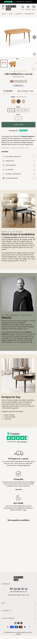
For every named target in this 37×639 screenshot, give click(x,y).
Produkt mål (10, 161)
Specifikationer (11, 165)
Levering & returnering (13, 174)
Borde (10, 13)
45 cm (18, 110)
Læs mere (5, 151)
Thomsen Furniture (18, 71)
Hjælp (3, 603)
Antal (18, 114)
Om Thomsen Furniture (13, 156)
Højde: (18, 107)
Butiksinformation (12, 178)
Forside (4, 13)
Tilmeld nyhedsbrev (8, 618)
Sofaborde (19, 13)
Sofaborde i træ (29, 13)
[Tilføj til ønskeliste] (33, 69)
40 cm (11, 110)
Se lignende (9, 169)
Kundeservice (6, 584)
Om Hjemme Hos (6, 610)
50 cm (26, 110)
